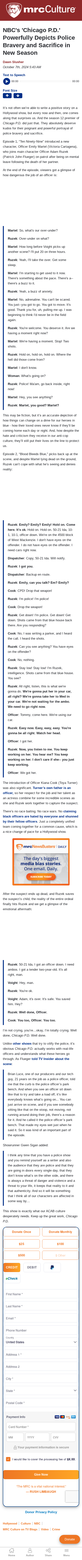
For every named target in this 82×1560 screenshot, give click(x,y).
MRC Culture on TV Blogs (20, 1529)
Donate (70, 1539)
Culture (26, 1523)
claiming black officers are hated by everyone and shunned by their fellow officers (40, 816)
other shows (22, 1043)
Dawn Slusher (13, 62)
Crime (56, 1529)
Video (45, 1529)
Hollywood (10, 1523)
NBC (37, 1523)
